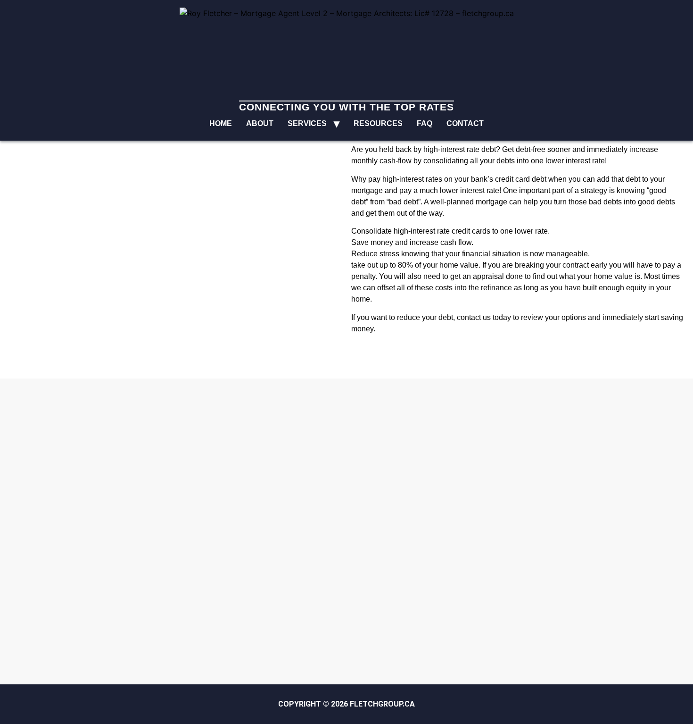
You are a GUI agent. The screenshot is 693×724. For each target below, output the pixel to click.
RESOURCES (378, 123)
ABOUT (259, 123)
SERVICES (307, 123)
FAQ (424, 123)
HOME (220, 123)
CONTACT (465, 123)
